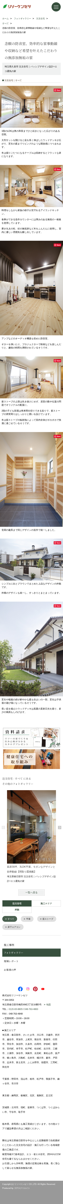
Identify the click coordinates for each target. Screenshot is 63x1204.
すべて (11, 919)
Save (59, 90)
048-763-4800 (31, 1009)
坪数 (17, 909)
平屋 (28, 919)
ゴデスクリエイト (22, 1188)
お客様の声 (10, 970)
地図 (48, 1004)
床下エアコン (14, 927)
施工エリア (46, 903)
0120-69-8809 (15, 1009)
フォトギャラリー (13, 952)
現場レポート (11, 961)
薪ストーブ (48, 919)
